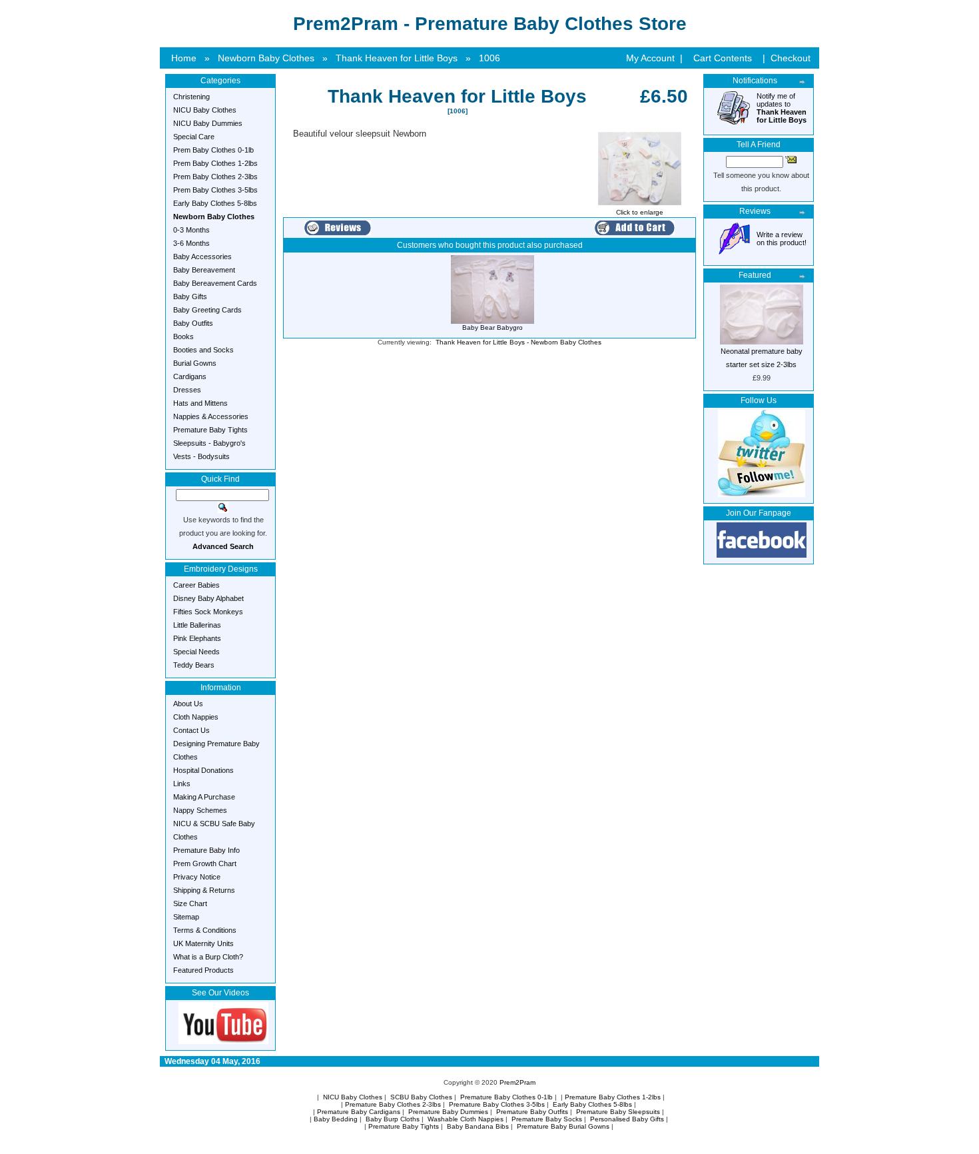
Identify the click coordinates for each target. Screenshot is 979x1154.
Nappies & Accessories (210, 416)
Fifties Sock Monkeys (208, 612)
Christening (191, 97)
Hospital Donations (203, 770)
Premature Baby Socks (546, 1119)
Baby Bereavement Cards (215, 283)
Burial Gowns (194, 363)
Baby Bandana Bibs (478, 1126)
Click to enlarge (639, 212)
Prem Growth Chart (204, 863)
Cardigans (189, 376)
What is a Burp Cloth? (208, 957)
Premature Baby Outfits (532, 1111)
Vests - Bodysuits (201, 456)
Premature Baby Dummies (448, 1111)
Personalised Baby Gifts (627, 1119)
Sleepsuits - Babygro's (209, 443)
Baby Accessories (202, 257)
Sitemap (186, 917)
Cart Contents (722, 58)
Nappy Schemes (200, 810)
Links (181, 784)
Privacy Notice (196, 877)
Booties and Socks (203, 350)
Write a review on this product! (782, 239)
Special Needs (196, 652)
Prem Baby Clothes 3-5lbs (215, 190)
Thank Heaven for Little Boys (397, 58)
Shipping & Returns (204, 890)
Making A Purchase (204, 797)
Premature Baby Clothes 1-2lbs (613, 1097)
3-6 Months (191, 243)
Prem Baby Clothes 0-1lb (213, 150)
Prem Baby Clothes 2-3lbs (215, 177)
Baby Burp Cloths (393, 1119)
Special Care (193, 137)
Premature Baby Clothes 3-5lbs (497, 1104)
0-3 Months (191, 230)
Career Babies (196, 585)
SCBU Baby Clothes (421, 1097)
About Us (188, 704)
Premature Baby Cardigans (358, 1111)
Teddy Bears (193, 665)
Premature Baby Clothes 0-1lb (506, 1097)
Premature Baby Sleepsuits (618, 1111)
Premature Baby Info (206, 850)
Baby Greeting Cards (207, 310)
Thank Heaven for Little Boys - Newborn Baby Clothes (518, 342)
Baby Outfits (193, 323)
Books (183, 336)
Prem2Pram (517, 1082)
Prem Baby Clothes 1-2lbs (215, 163)
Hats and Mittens (200, 403)
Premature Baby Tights (210, 430)
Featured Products (203, 970)
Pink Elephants (197, 638)
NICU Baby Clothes (204, 110)
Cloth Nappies (195, 717)
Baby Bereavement (204, 270)
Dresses (187, 390)
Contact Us (191, 730)
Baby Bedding (336, 1119)
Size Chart (190, 903)
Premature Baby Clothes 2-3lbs (393, 1104)
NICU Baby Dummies (207, 123)
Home (183, 58)
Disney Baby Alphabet (208, 598)
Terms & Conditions (204, 930)
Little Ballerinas (197, 625)
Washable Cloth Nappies (465, 1119)
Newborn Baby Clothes (266, 58)
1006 (489, 58)
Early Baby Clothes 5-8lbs (215, 203)
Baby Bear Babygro (492, 327)
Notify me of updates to (782, 108)
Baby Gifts (190, 296)
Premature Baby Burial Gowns (563, 1126)
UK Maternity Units (203, 943)
